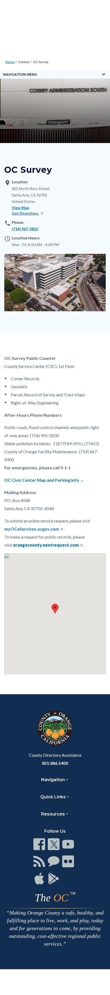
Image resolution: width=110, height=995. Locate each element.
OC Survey (40, 62)
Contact (23, 62)
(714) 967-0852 (25, 228)
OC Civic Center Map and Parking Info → (44, 479)
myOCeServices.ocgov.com (31, 528)
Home (9, 62)
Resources (53, 814)
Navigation (53, 779)
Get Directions (25, 213)
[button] (55, 609)
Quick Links (53, 796)
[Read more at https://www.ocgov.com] (55, 728)
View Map (20, 207)
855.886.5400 (55, 763)
